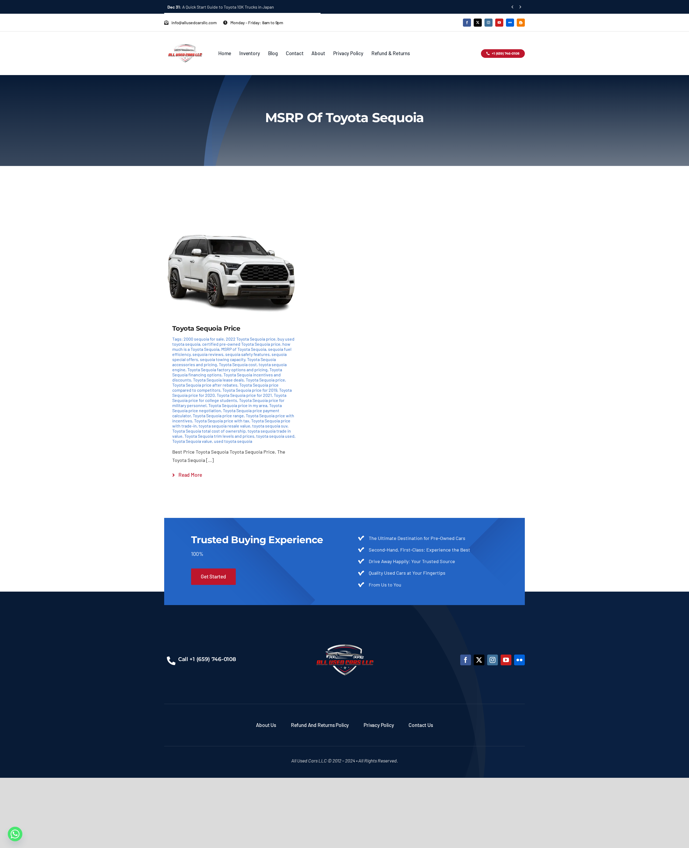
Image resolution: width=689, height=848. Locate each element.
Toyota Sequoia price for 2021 (244, 395)
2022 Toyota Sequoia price (251, 338)
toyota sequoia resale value (224, 425)
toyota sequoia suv (269, 425)
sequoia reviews (207, 354)
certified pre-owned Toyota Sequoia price (241, 344)
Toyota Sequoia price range (218, 415)
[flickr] (510, 23)
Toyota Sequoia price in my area (237, 405)
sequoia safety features (247, 354)
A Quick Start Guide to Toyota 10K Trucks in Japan (220, 6)
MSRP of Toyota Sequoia (243, 349)
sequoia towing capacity (222, 359)
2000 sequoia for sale (204, 338)
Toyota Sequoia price (265, 379)
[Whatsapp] (15, 834)
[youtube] (499, 23)
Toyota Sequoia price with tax (221, 420)
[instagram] (488, 23)
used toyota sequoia (233, 441)
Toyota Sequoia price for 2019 (249, 390)
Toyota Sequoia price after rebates (204, 384)
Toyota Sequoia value (192, 441)
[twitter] (478, 23)
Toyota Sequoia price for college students (229, 398)
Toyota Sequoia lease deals (218, 379)
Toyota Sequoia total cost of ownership (209, 430)
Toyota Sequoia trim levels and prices (219, 436)
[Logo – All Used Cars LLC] (185, 39)
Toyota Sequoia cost (238, 364)
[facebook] (467, 23)
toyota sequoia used (275, 436)
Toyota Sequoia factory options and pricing (227, 369)
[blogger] (521, 23)
